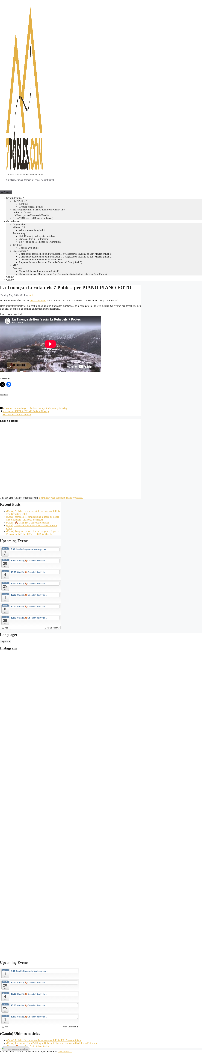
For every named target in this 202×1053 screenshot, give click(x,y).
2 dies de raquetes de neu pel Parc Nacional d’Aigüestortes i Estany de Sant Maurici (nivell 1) (65, 253)
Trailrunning (19, 233)
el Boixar (32, 408)
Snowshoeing (19, 251)
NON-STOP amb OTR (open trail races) (33, 218)
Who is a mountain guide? (32, 230)
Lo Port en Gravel (22, 212)
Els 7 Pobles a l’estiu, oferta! (17, 414)
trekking (63, 408)
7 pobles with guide (29, 247)
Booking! (23, 204)
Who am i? (18, 227)
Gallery (10, 279)
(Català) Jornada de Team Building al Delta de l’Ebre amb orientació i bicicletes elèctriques (32, 518)
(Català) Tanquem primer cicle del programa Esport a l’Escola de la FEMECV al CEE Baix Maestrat (32, 532)
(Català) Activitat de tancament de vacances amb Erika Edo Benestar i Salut (43, 1040)
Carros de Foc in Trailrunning (33, 239)
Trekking (17, 245)
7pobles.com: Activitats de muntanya (24, 174)
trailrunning (52, 408)
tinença (41, 408)
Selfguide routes (14, 198)
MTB (15, 265)
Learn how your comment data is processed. (61, 497)
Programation (19, 224)
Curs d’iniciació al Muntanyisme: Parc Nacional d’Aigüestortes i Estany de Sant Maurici (63, 274)
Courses (17, 268)
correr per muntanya (16, 408)
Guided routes (13, 221)
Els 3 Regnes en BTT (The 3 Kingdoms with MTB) (39, 209)
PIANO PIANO (38, 300)
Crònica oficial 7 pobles (31, 206)
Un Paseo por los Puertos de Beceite (31, 215)
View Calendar (51, 627)
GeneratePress (65, 1051)
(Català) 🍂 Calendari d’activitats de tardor (27, 522)
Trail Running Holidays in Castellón (37, 236)
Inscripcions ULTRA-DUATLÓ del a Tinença (26, 411)
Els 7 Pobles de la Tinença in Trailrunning (40, 241)
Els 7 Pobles (19, 201)
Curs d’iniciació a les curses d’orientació (39, 271)
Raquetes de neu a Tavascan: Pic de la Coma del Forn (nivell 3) (50, 262)
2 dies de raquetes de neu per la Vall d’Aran (40, 259)
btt (4, 408)
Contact (10, 276)
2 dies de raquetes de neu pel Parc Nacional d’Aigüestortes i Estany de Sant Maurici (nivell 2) (65, 256)
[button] (5, 627)
